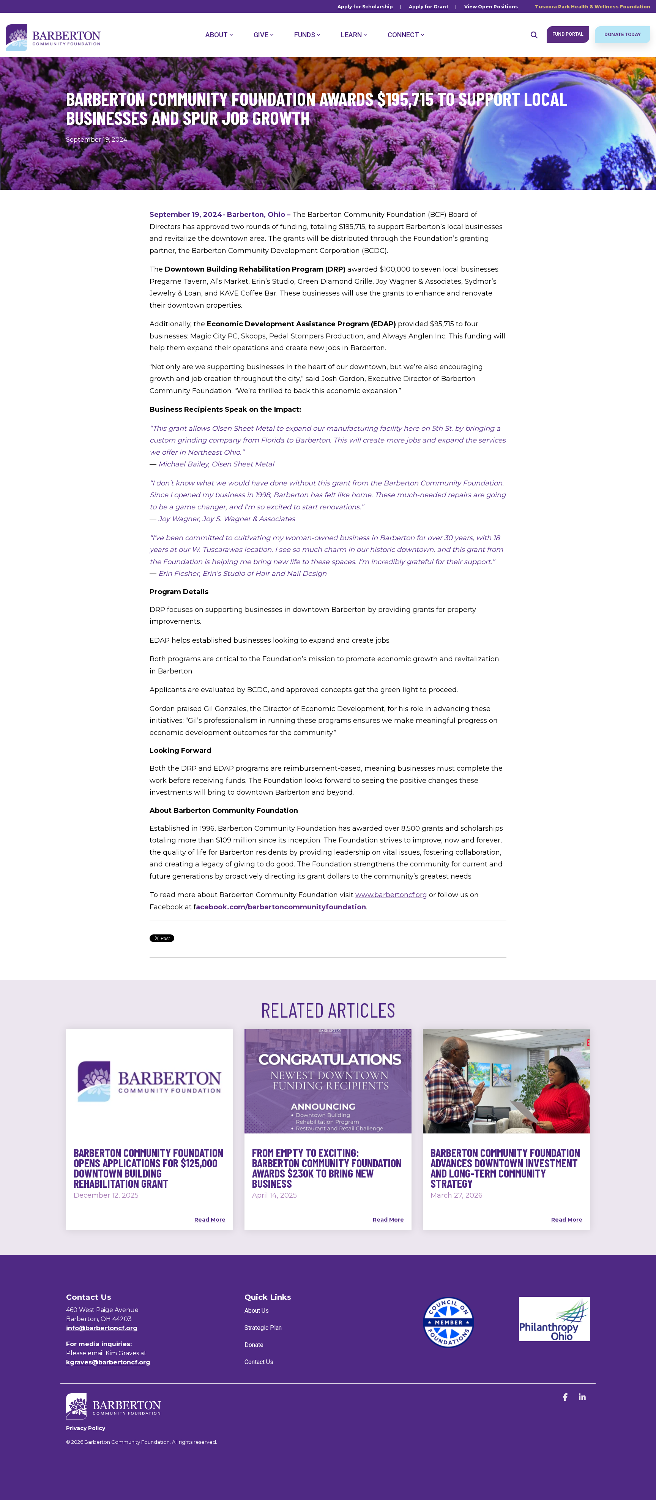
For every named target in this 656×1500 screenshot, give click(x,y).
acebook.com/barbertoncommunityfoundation (281, 907)
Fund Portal (567, 34)
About (216, 35)
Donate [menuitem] (253, 1344)
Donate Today (622, 34)
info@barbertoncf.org (101, 1328)
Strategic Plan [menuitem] (263, 1327)
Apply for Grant (428, 6)
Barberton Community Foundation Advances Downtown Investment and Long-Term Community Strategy (505, 1168)
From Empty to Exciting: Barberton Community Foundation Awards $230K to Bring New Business (327, 1168)
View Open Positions (491, 6)
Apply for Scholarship (365, 6)
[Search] (534, 34)
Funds (304, 35)
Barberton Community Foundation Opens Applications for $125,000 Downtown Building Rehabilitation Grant (148, 1168)
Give (261, 35)
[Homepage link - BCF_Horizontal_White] (113, 1415)
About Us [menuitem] (256, 1310)
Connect (403, 35)
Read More (210, 1220)
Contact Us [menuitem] (258, 1362)
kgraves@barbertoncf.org (108, 1362)
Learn (351, 35)
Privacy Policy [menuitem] (85, 1428)
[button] (566, 1398)
